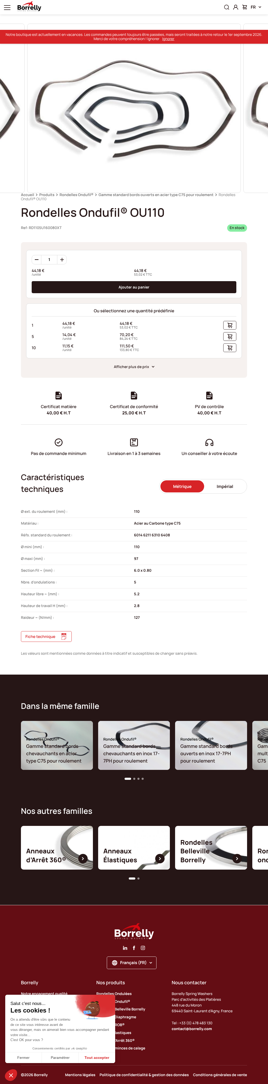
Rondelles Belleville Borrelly (120, 1009)
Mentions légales (80, 1074)
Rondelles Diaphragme (116, 1017)
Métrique (182, 486)
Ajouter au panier (134, 287)
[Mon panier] (244, 7)
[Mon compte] (235, 7)
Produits (46, 194)
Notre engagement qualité (44, 993)
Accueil (27, 194)
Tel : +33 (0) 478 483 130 (192, 1023)
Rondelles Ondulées (114, 993)
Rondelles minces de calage (120, 1048)
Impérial (225, 486)
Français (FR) (133, 962)
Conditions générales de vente (220, 1074)
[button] (128, 779)
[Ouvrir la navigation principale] (7, 7)
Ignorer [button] (168, 38)
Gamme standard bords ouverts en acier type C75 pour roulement (156, 194)
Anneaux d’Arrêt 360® (115, 1040)
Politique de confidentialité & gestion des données (144, 1074)
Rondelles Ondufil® (76, 194)
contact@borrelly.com (192, 1028)
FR (253, 7)
